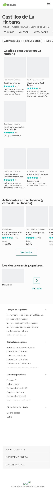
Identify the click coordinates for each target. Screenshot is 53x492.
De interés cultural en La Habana (22, 323)
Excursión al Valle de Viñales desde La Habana (11, 233)
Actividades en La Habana (21, 200)
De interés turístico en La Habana (22, 327)
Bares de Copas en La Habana (21, 347)
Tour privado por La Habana (35, 233)
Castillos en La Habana (17, 359)
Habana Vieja (13, 384)
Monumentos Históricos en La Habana (25, 315)
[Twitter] (26, 475)
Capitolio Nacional (15, 392)
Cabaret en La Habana (17, 351)
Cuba (9, 417)
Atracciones (12, 41)
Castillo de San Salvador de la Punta (13, 176)
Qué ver (24, 32)
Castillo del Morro (12, 83)
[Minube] (9, 5)
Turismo (9, 32)
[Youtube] (33, 475)
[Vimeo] (29, 475)
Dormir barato (13, 413)
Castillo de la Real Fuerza (35, 84)
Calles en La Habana (16, 355)
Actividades (40, 32)
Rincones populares (16, 374)
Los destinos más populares (22, 265)
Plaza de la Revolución (17, 388)
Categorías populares (17, 309)
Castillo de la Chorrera (37, 175)
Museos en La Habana (17, 319)
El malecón (12, 380)
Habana (7, 285)
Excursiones (32, 41)
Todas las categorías (16, 342)
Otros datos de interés (17, 407)
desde (4, 241)
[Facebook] (22, 475)
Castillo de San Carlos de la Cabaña (14, 128)
